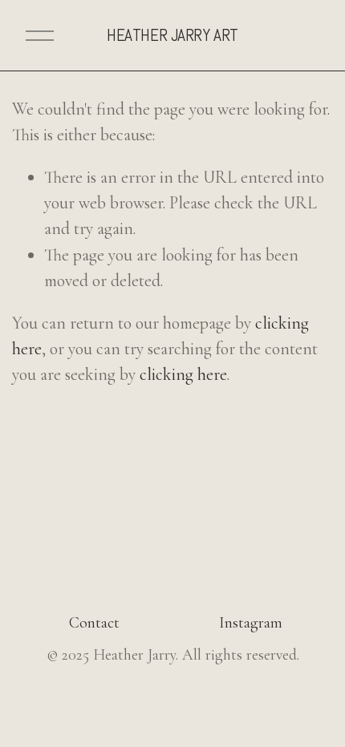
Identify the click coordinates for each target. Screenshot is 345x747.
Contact (94, 622)
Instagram (250, 622)
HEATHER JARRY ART (172, 35)
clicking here (183, 374)
